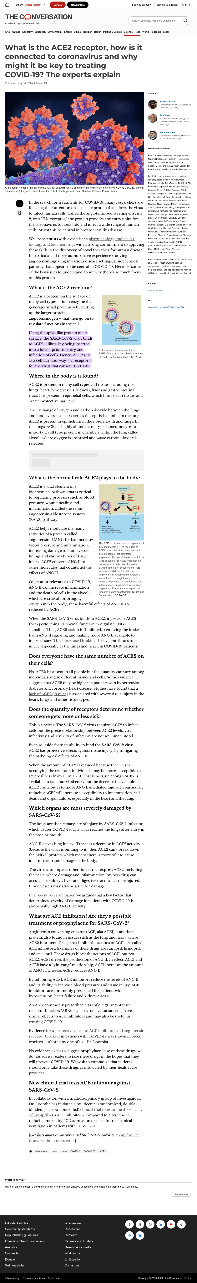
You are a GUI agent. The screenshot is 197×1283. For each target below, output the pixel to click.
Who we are (73, 1223)
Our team (71, 1235)
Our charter (72, 1229)
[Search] (185, 20)
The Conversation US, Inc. (178, 1278)
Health (97, 31)
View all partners (156, 290)
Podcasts (156, 31)
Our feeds (11, 1253)
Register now (181, 1194)
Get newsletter (15, 1265)
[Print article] (19, 213)
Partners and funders (79, 1241)
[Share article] (19, 203)
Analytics (11, 1247)
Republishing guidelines (21, 1235)
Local (166, 31)
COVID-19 (75, 1151)
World (145, 31)
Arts (12, 31)
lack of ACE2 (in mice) (48, 694)
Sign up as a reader (167, 4)
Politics (112, 31)
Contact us (72, 1265)
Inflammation (41, 1151)
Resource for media (78, 1247)
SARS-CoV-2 (90, 1151)
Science (132, 31)
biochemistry (62, 244)
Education (40, 31)
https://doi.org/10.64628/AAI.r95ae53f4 (166, 307)
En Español (73, 1259)
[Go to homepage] (7, 4)
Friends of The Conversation (24, 1241)
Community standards (20, 1229)
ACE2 (103, 1151)
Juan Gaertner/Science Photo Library (96, 191)
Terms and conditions (34, 1278)
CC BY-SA (135, 357)
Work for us (72, 1253)
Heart (54, 1151)
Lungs (64, 1151)
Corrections (54, 1278)
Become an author (142, 4)
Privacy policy (12, 1278)
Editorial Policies (16, 1223)
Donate (57, 5)
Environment (60, 31)
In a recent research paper (51, 895)
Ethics (83, 31)
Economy (27, 31)
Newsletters (78, 5)
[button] (121, 320)
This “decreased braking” (75, 641)
